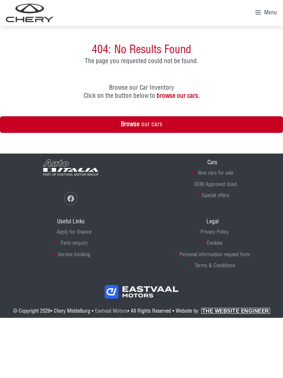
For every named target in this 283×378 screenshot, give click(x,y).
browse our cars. (178, 96)
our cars (142, 124)
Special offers (215, 195)
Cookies (215, 243)
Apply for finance (74, 232)
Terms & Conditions (215, 265)
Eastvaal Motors (111, 311)
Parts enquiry (74, 243)
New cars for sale (215, 173)
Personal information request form (214, 254)
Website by (222, 311)
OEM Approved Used (215, 184)
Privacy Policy (214, 232)
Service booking (74, 254)
